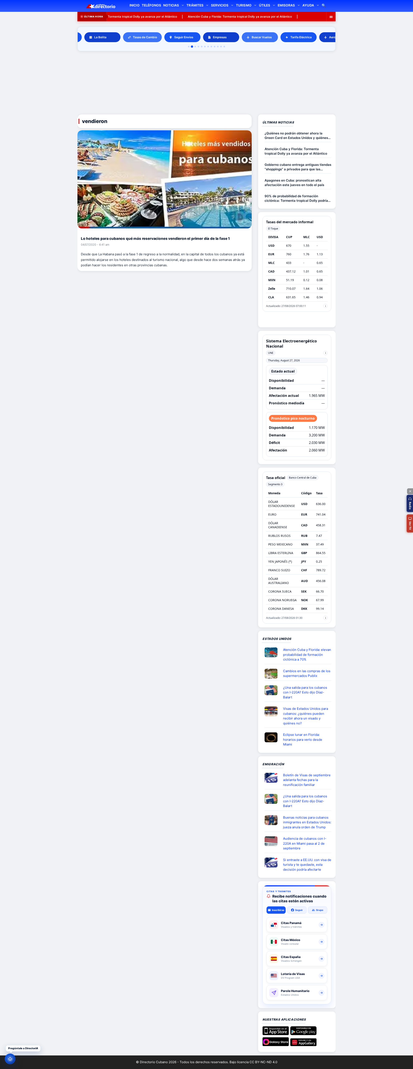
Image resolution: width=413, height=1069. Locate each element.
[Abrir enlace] (273, 652)
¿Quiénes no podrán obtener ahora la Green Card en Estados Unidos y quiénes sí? (296, 135)
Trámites (194, 5)
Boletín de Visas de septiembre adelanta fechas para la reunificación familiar (307, 780)
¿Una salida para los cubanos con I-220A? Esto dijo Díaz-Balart (305, 692)
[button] (410, 503)
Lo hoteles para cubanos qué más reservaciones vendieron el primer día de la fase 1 (155, 238)
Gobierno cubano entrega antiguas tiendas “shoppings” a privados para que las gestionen (298, 167)
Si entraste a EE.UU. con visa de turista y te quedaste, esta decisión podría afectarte (307, 865)
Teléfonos (151, 5)
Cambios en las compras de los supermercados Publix (306, 673)
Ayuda (308, 5)
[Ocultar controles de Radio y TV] (410, 491)
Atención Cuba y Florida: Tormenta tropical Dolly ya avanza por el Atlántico (209, 16)
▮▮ (331, 16)
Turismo (243, 5)
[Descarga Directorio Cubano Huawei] (303, 1044)
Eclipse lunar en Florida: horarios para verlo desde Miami (302, 739)
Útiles (264, 5)
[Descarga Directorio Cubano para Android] (303, 1033)
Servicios (219, 5)
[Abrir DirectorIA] (10, 1059)
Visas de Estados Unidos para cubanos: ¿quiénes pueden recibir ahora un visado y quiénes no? (305, 716)
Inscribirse (278, 910)
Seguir (299, 910)
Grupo (319, 910)
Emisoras (286, 5)
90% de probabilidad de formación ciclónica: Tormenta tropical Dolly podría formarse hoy (296, 198)
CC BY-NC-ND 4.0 (263, 1062)
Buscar (324, 6)
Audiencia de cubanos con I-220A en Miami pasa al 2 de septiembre (304, 843)
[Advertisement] (206, 83)
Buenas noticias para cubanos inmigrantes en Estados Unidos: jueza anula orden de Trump (307, 822)
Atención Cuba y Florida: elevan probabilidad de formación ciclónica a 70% (307, 654)
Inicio (134, 5)
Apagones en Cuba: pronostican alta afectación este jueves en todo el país (294, 182)
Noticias (171, 5)
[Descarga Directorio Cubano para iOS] (275, 1033)
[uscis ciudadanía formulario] (273, 841)
